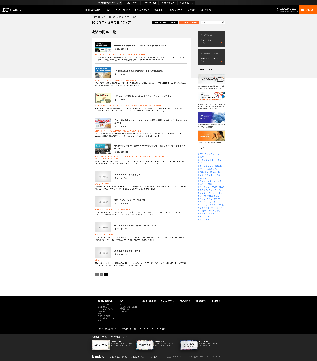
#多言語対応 (127, 131)
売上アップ (215, 213)
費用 (99, 320)
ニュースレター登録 (189, 22)
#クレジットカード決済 (129, 105)
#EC (102, 156)
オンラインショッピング (210, 180)
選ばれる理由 (102, 307)
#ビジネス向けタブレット (104, 158)
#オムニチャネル (155, 156)
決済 (218, 195)
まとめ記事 (205, 207)
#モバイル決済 (125, 55)
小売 (202, 157)
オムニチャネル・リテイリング (210, 161)
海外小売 (204, 189)
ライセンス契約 (141, 10)
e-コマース (217, 207)
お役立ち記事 (206, 10)
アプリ (203, 198)
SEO (208, 216)
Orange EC (216, 171)
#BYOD (97, 156)
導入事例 (191, 10)
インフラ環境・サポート (106, 318)
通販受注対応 (124, 309)
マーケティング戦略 (208, 186)
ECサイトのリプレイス (105, 309)
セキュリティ (215, 210)
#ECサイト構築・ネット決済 (104, 105)
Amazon (203, 177)
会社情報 (113, 357)
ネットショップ (217, 192)
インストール (205, 219)
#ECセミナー (118, 156)
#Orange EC (99, 209)
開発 (210, 198)
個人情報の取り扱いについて (140, 357)
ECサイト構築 (206, 183)
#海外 (128, 209)
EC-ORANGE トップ (98, 17)
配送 (222, 186)
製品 (108, 10)
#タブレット (166, 156)
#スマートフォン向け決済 (104, 80)
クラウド (204, 192)
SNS (202, 174)
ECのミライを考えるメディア (119, 17)
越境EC (219, 165)
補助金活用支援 (176, 10)
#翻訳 (139, 131)
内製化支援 (158, 10)
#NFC (97, 55)
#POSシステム (134, 156)
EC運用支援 (124, 311)
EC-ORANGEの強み (92, 10)
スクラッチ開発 (122, 10)
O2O (202, 171)
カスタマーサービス (208, 201)
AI (207, 171)
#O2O (118, 105)
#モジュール (99, 184)
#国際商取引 (117, 131)
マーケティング (206, 165)
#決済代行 (133, 80)
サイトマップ (143, 329)
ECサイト (204, 154)
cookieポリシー (156, 357)
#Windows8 (144, 156)
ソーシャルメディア (208, 204)
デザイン (204, 213)
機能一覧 (101, 313)
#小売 (133, 55)
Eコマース (215, 154)
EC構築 (203, 210)
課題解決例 (102, 311)
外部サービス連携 (104, 316)
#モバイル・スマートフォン (109, 55)
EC (201, 168)
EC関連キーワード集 (129, 329)
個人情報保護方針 (123, 357)
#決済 (138, 55)
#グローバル (108, 131)
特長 (121, 305)
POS (202, 216)
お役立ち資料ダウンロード (164, 22)
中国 (222, 204)
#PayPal (107, 209)
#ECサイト (99, 131)
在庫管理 (209, 195)
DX (201, 195)
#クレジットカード (101, 235)
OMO (217, 198)
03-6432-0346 (288, 9)
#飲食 (143, 55)
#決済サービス (148, 105)
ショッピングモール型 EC (128, 307)
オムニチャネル (212, 168)
